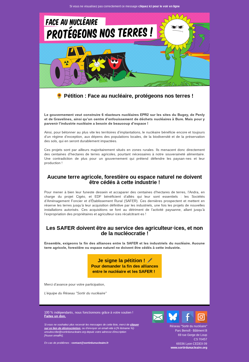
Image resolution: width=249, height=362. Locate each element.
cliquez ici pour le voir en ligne (159, 6)
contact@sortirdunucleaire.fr (89, 342)
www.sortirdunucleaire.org (189, 347)
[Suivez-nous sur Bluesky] (173, 322)
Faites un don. (55, 316)
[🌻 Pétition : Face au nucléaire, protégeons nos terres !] (124, 51)
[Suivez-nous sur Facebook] (188, 322)
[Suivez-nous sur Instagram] (201, 322)
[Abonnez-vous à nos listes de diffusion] (158, 322)
